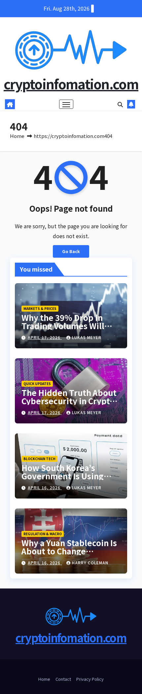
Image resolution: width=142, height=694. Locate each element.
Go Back (71, 251)
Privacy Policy (90, 679)
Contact (63, 679)
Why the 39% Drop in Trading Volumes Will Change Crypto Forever (66, 326)
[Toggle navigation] (66, 104)
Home (17, 135)
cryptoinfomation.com (71, 83)
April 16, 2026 (45, 487)
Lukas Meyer (86, 337)
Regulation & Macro (42, 533)
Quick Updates (37, 383)
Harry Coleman (90, 562)
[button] (120, 104)
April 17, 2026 (45, 337)
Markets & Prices (39, 308)
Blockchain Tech (39, 458)
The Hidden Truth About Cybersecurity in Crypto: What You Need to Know (69, 401)
